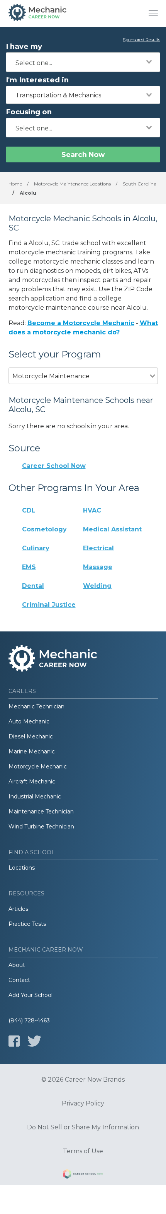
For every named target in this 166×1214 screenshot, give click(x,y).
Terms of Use (83, 1151)
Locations (21, 867)
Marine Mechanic (31, 751)
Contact (19, 980)
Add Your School (30, 995)
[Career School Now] (83, 1175)
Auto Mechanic (28, 721)
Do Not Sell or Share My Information (83, 1127)
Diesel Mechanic (30, 736)
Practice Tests (27, 923)
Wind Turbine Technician (41, 826)
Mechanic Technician (36, 706)
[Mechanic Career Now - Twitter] (34, 1041)
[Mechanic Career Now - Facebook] (14, 1041)
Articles (18, 908)
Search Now (83, 154)
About (16, 965)
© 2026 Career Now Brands (83, 1079)
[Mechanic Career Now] (37, 13)
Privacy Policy (83, 1103)
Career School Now (54, 465)
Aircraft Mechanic (31, 781)
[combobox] (83, 62)
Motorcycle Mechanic (37, 766)
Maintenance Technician (41, 811)
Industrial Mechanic (34, 796)
